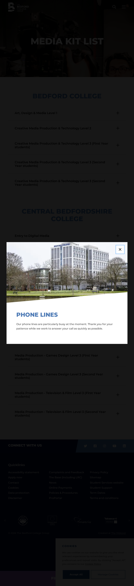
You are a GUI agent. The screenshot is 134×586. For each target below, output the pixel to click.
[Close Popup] (120, 249)
